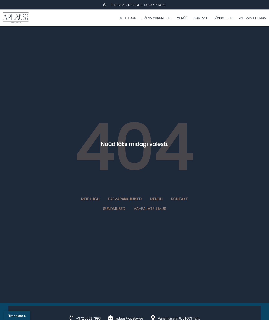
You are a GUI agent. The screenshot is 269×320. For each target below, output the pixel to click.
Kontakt (200, 18)
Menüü (182, 18)
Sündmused (223, 18)
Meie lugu (128, 18)
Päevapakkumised (156, 18)
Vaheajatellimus (252, 18)
